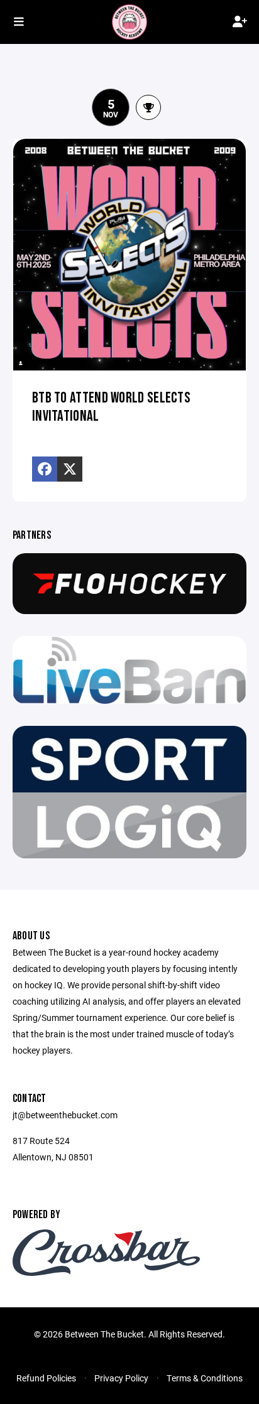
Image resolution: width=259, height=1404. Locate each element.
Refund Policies (46, 1378)
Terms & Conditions (205, 1378)
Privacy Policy (121, 1378)
